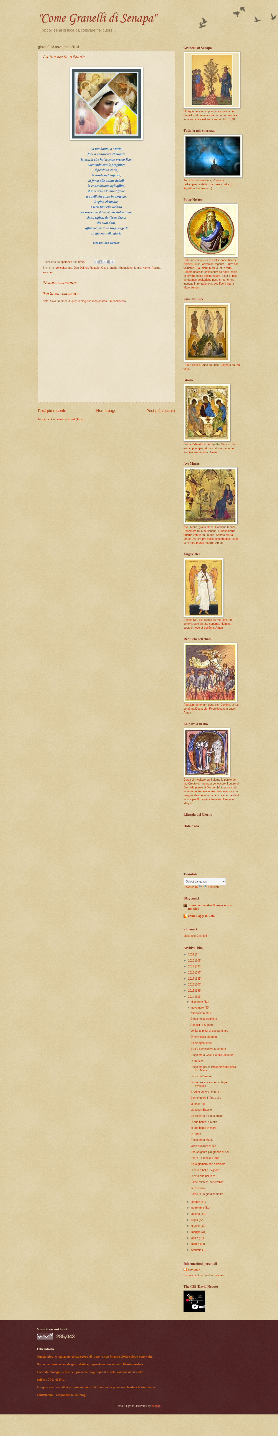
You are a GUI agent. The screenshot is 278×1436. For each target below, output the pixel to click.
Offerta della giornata (203, 1036)
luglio (195, 1220)
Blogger (156, 1405)
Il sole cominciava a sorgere (208, 1048)
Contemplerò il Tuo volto (205, 1097)
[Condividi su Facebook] (109, 262)
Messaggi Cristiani (195, 935)
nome (146, 267)
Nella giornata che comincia (207, 1164)
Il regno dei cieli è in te (204, 1091)
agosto (196, 1213)
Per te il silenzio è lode (204, 1157)
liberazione (125, 267)
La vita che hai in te (202, 1176)
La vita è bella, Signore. (205, 1170)
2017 (191, 978)
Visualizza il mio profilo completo (204, 1275)
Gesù (104, 267)
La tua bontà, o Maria (203, 1122)
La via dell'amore (201, 1076)
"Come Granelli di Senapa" (97, 18)
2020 (191, 960)
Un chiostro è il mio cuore (206, 1115)
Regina (156, 267)
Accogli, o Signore (201, 1024)
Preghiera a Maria (201, 1139)
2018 (191, 972)
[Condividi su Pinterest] (113, 262)
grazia (113, 267)
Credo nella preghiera (203, 1018)
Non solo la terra (200, 1012)
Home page (106, 410)
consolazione (64, 267)
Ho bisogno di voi (201, 1043)
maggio (196, 1232)
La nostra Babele (201, 1109)
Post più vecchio (160, 410)
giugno (195, 1225)
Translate (214, 887)
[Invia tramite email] (96, 262)
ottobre (196, 1201)
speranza (194, 1269)
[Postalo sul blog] (100, 262)
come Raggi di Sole (201, 916)
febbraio (196, 1250)
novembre (198, 1007)
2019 (191, 966)
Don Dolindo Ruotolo (86, 267)
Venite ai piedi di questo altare (209, 1030)
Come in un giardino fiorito (206, 1194)
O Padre (195, 1134)
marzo (195, 1243)
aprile (195, 1238)
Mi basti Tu (197, 1103)
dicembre (197, 1001)
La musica (197, 1061)
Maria (137, 267)
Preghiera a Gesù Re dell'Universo (211, 1054)
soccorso (48, 272)
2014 (191, 996)
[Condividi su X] (105, 262)
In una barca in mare (203, 1127)
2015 (191, 990)
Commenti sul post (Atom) (67, 419)
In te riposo (197, 1188)
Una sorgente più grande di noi (209, 1152)
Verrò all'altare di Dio (203, 1145)
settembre (198, 1207)
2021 (191, 954)
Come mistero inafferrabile (206, 1182)
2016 (191, 984)
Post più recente (52, 410)
